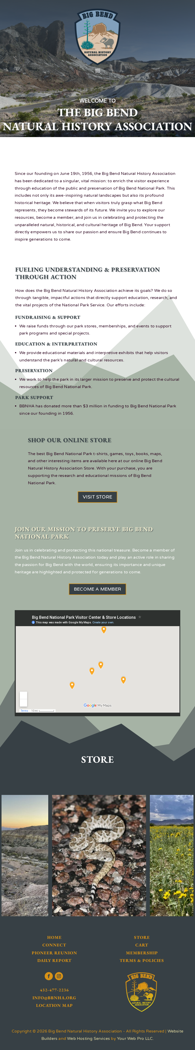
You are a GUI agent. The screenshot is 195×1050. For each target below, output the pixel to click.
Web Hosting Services (88, 1038)
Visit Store (97, 497)
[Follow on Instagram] (59, 976)
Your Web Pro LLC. (135, 1038)
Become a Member (97, 589)
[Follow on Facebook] (49, 976)
